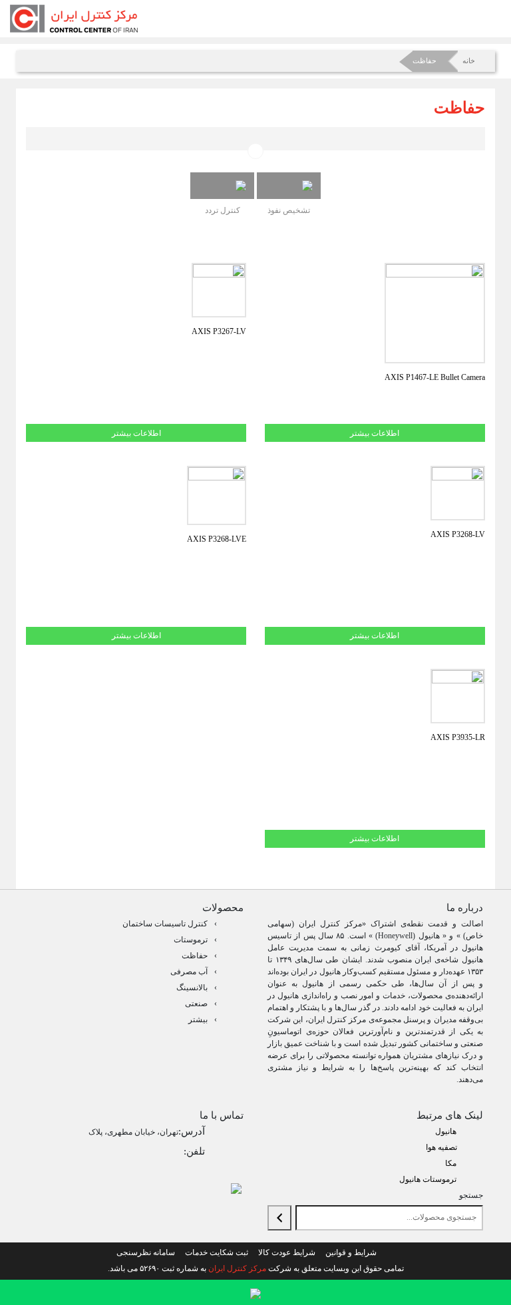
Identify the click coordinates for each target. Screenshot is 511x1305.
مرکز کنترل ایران (237, 1268)
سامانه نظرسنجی (145, 1252)
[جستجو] (279, 1217)
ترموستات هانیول (427, 1179)
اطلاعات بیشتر (374, 433)
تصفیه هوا (441, 1147)
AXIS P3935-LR (457, 737)
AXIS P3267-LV (219, 331)
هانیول (445, 1131)
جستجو (471, 1195)
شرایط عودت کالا (286, 1252)
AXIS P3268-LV (457, 534)
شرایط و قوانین (351, 1252)
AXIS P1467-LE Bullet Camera (435, 377)
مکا (450, 1163)
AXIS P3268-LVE (216, 539)
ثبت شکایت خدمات (216, 1252)
